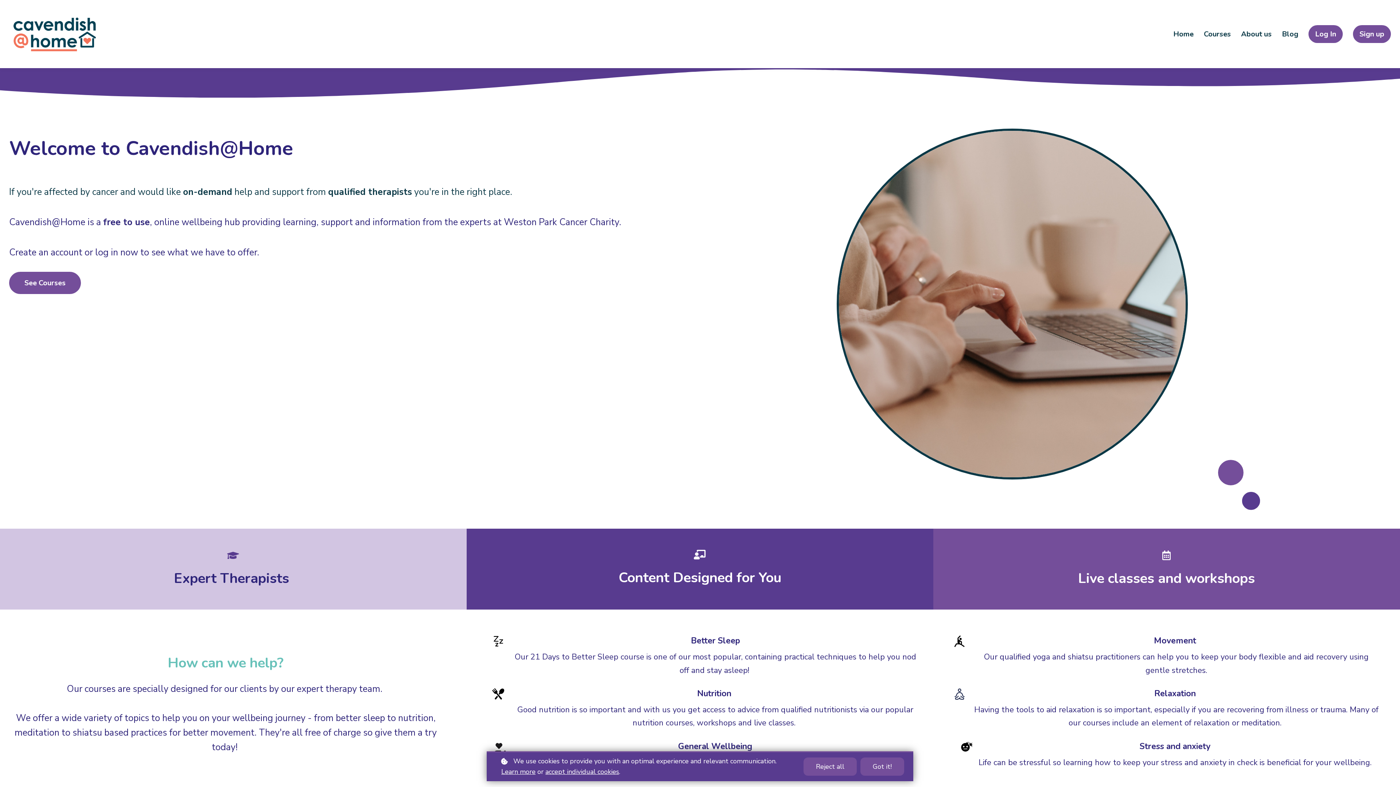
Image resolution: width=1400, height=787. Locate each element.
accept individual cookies (582, 771)
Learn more (518, 771)
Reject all (830, 766)
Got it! (882, 766)
